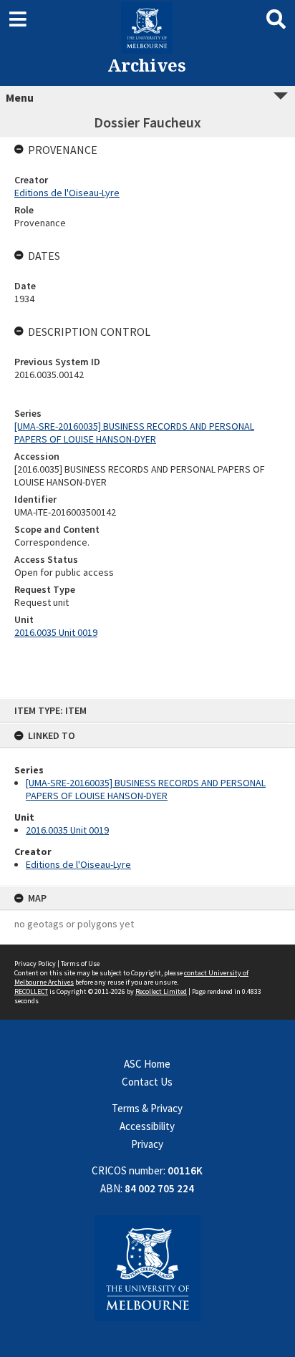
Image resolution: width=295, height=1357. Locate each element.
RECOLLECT (31, 991)
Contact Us (147, 1081)
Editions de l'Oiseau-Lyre (78, 864)
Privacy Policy (35, 963)
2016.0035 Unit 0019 (67, 830)
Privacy (147, 1144)
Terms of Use (80, 963)
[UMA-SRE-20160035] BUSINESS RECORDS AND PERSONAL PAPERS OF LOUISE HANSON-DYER (146, 789)
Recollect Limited (161, 991)
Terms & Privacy (147, 1108)
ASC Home (147, 1064)
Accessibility (147, 1126)
